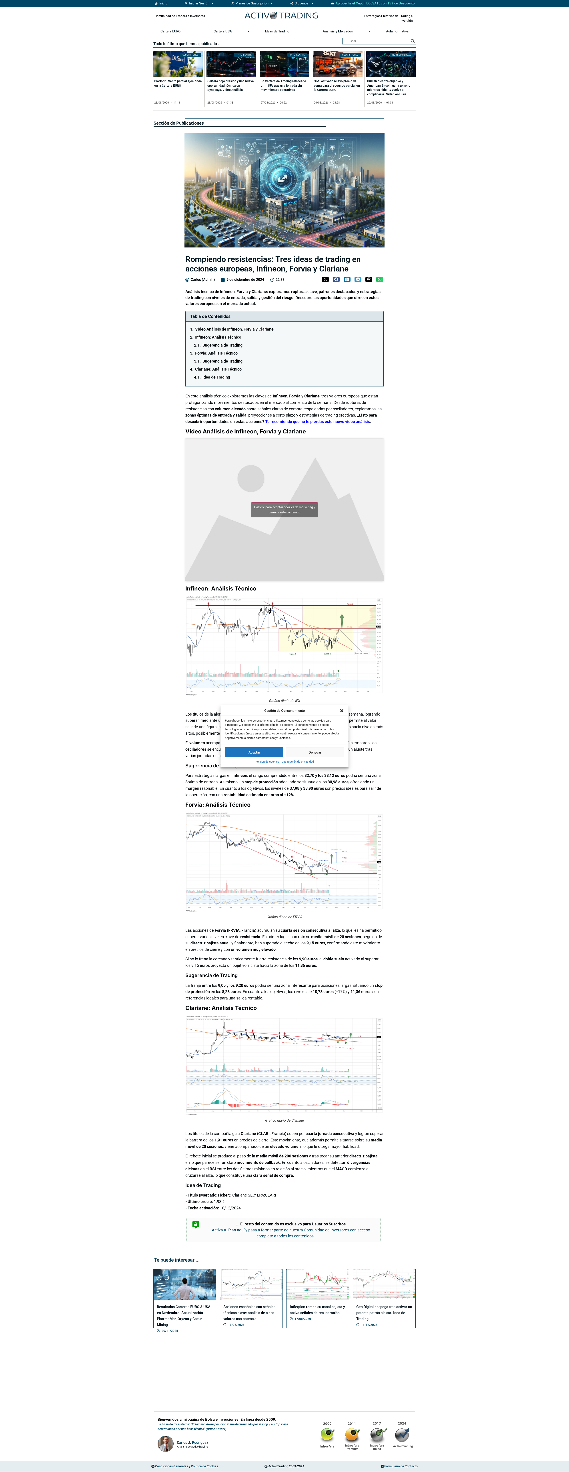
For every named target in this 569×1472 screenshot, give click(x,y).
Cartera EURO (170, 31)
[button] (342, 710)
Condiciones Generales (171, 1466)
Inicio (163, 3)
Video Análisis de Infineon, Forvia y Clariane (234, 329)
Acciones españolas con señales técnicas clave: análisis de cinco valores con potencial (249, 1313)
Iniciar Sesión (199, 3)
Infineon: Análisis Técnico (218, 337)
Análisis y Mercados (338, 31)
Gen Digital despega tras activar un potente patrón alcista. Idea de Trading (384, 1313)
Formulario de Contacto (401, 1466)
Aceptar (254, 752)
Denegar (315, 752)
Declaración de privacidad (297, 761)
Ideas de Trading (277, 31)
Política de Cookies (204, 1466)
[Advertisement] (284, 1375)
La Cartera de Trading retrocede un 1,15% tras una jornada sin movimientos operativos (283, 85)
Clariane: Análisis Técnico (218, 369)
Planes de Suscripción (252, 3)
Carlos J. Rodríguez (192, 1442)
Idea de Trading (216, 377)
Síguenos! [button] (302, 3)
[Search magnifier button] (413, 41)
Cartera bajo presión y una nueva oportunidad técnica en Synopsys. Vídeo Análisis (230, 85)
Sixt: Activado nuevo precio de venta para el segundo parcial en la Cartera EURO (337, 85)
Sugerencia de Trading (222, 345)
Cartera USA (223, 31)
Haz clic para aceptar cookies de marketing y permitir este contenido (284, 509)
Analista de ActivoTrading (192, 1446)
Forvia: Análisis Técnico (216, 353)
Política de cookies (267, 761)
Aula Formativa (397, 31)
